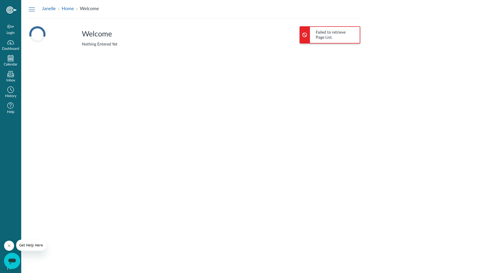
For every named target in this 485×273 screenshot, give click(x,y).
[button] (10, 93)
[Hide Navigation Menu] (31, 9)
